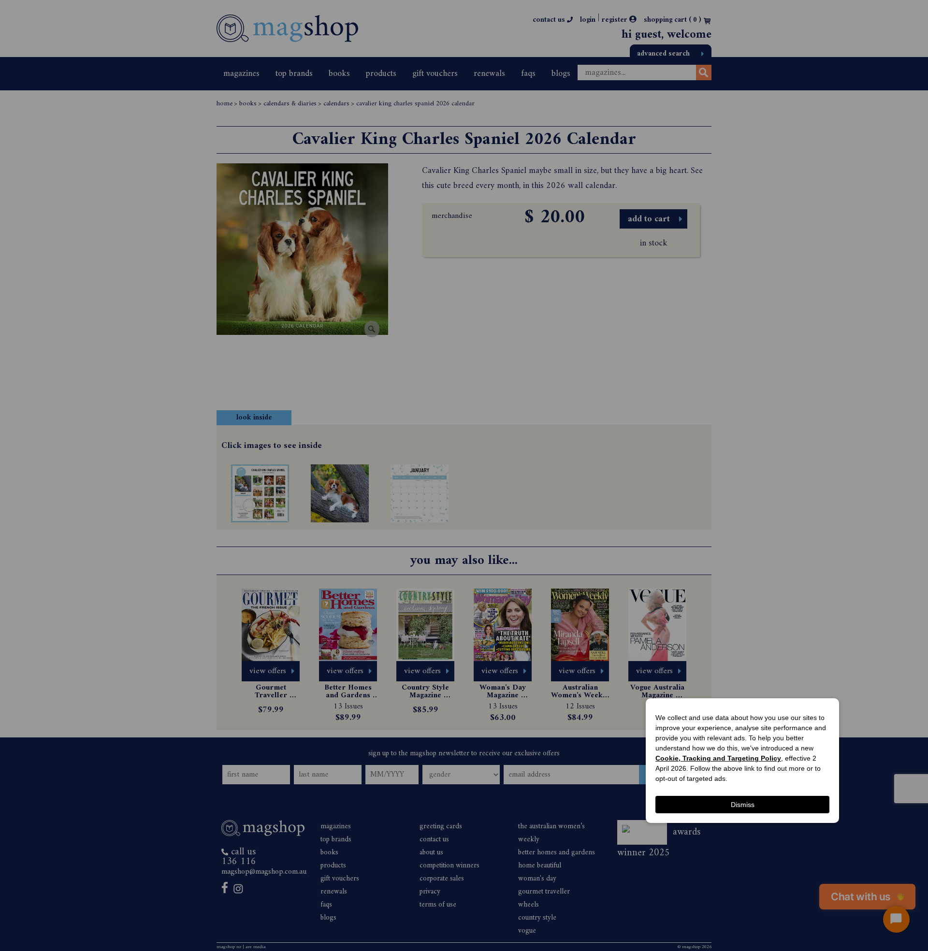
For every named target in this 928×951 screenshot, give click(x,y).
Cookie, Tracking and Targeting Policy (718, 758)
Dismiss (742, 804)
